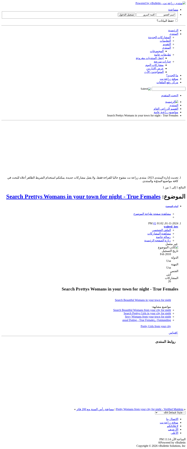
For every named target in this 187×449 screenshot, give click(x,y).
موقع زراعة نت (169, 78)
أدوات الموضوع (172, 206)
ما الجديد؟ (172, 75)
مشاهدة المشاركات (159, 233)
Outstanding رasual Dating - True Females (146, 320)
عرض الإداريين (155, 68)
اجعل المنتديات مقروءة (150, 58)
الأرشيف (173, 429)
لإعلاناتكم (172, 425)
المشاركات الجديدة (159, 37)
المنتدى (173, 33)
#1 (154, 223)
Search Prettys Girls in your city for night (147, 313)
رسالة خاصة (163, 237)
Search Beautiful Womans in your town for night (143, 300)
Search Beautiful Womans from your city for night (142, 310)
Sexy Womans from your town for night (148, 316)
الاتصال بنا (172, 419)
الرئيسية (173, 30)
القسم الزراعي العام (166, 108)
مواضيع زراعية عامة (166, 112)
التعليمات (165, 40)
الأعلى (174, 432)
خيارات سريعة (162, 61)
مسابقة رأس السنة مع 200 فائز (95, 409)
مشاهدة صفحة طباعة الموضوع (152, 213)
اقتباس (173, 332)
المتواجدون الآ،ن (154, 71)
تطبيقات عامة (162, 54)
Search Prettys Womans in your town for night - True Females (83, 196)
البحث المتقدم (169, 95)
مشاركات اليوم (154, 65)
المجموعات (157, 51)
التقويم (167, 44)
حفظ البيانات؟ (166, 20)
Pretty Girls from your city (156, 326)
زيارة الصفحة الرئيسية (157, 240)
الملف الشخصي (161, 230)
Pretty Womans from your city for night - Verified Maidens (149, 409)
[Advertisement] (93, 147)
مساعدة (173, 9)
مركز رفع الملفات (167, 82)
